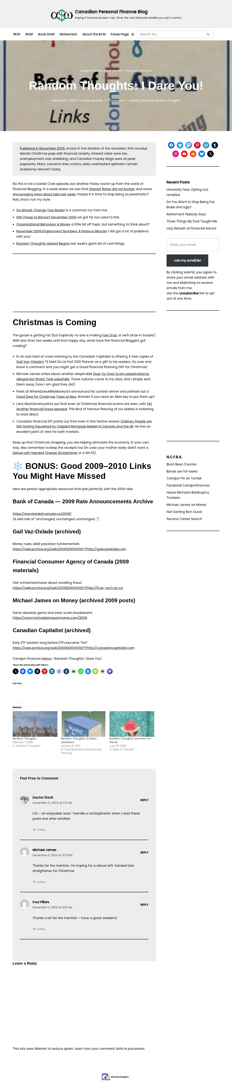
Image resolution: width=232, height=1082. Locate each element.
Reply (144, 800)
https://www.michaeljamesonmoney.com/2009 (50, 618)
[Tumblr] (215, 145)
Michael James (44, 850)
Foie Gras (109, 335)
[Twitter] (180, 145)
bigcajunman (94, 100)
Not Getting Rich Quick (184, 512)
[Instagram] (175, 154)
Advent (134, 100)
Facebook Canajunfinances (188, 485)
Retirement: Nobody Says (186, 214)
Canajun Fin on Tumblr (184, 478)
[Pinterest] (197, 145)
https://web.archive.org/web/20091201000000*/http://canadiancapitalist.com (73, 648)
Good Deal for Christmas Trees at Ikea (46, 397)
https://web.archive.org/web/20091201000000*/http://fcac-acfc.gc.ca (68, 588)
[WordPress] (206, 145)
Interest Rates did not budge (111, 189)
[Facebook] (171, 145)
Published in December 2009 (42, 148)
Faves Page (120, 34)
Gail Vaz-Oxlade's (30, 362)
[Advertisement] (84, 284)
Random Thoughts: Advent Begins (42, 243)
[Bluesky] (201, 154)
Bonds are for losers (182, 471)
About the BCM (94, 34)
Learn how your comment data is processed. (109, 1048)
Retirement (68, 34)
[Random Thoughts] (35, 724)
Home (107, 70)
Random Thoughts (167, 100)
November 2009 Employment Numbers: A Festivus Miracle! (61, 231)
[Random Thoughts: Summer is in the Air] (131, 724)
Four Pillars (41, 902)
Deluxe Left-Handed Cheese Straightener (45, 453)
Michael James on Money (186, 505)
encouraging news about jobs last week (44, 194)
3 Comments (116, 100)
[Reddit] (193, 154)
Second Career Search (184, 519)
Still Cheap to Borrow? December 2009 (46, 217)
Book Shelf (46, 34)
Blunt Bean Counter (182, 464)
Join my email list (187, 260)
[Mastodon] (188, 145)
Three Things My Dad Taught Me (192, 221)
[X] (210, 154)
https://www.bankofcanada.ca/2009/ (42, 514)
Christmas (147, 100)
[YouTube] (184, 154)
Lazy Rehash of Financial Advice (191, 228)
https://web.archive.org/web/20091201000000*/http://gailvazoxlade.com (69, 549)
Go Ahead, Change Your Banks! (40, 210)
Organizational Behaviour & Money (43, 224)
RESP (16, 34)
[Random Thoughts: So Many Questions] (83, 724)
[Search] (132, 34)
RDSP (29, 34)
